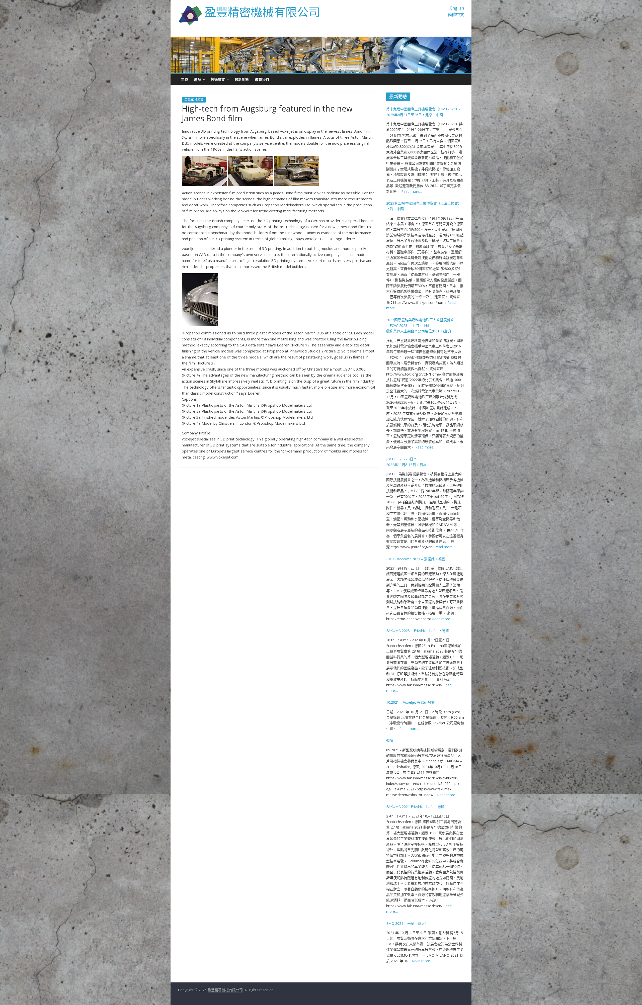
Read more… (411, 191)
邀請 (389, 740)
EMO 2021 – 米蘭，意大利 (407, 923)
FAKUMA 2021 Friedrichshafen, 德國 (415, 806)
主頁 (184, 79)
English (457, 8)
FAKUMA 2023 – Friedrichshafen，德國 (417, 630)
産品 (197, 79)
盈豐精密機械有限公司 (262, 12)
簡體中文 (456, 14)
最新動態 (242, 79)
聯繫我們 (262, 79)
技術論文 (218, 79)
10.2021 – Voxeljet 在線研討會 (410, 702)
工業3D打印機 (193, 100)
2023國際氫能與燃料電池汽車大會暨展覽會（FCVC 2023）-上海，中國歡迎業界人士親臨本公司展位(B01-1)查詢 (420, 325)
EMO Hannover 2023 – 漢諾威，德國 (415, 559)
